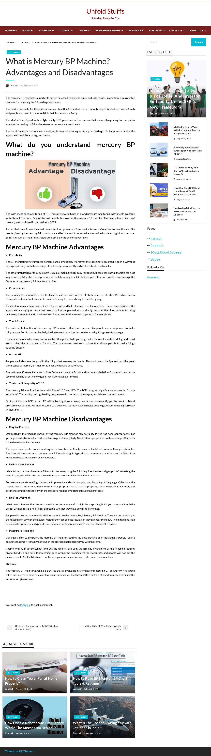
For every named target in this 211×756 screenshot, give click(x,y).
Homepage (11, 43)
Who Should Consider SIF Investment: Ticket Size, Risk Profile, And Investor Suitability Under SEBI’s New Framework (175, 95)
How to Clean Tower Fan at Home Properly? (31, 680)
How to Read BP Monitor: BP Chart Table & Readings (100, 680)
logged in (25, 604)
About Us (156, 238)
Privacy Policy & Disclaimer (166, 252)
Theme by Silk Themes (19, 751)
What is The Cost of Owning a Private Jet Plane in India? (102, 725)
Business (11, 30)
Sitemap (155, 258)
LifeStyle (175, 30)
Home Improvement (108, 30)
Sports (84, 30)
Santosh (15, 85)
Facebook (153, 277)
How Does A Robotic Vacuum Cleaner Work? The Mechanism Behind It (34, 725)
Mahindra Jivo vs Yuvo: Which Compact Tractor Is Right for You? (187, 130)
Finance (27, 30)
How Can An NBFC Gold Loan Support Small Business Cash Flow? (187, 191)
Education (156, 30)
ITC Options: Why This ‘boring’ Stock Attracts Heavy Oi (186, 170)
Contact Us (196, 30)
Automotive (46, 30)
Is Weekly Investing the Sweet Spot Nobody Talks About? (188, 150)
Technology (135, 30)
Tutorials (66, 30)
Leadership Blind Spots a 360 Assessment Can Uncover (187, 211)
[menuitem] (11, 30)
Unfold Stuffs (105, 11)
